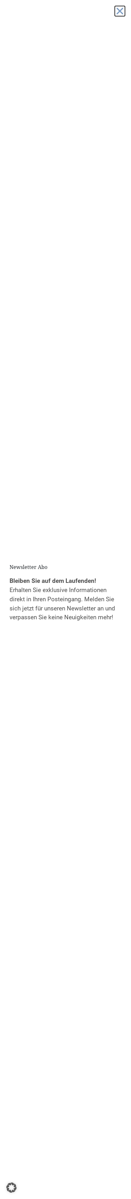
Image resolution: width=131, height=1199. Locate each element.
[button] (11, 1187)
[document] (65, 599)
